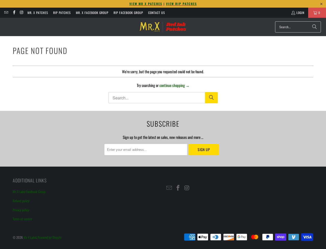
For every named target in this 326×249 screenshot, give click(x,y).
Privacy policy (21, 209)
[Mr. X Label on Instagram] (21, 12)
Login (300, 12)
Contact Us (156, 12)
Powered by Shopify (49, 237)
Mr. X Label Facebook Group (29, 191)
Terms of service (22, 218)
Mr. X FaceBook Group (92, 12)
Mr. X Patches (38, 12)
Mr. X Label (30, 237)
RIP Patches (62, 12)
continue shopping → (174, 85)
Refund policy (21, 200)
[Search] (314, 27)
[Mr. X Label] (162, 27)
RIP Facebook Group (128, 12)
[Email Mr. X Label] (6, 12)
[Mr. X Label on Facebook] (13, 12)
